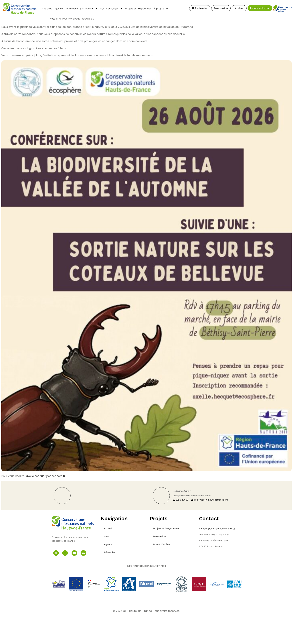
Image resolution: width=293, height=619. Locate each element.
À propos (159, 8)
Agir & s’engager (109, 8)
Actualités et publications (79, 8)
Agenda (59, 8)
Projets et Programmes (138, 8)
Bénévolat (109, 552)
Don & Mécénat (162, 544)
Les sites (47, 8)
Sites (107, 536)
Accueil (54, 18)
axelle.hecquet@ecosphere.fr (45, 476)
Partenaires (159, 536)
